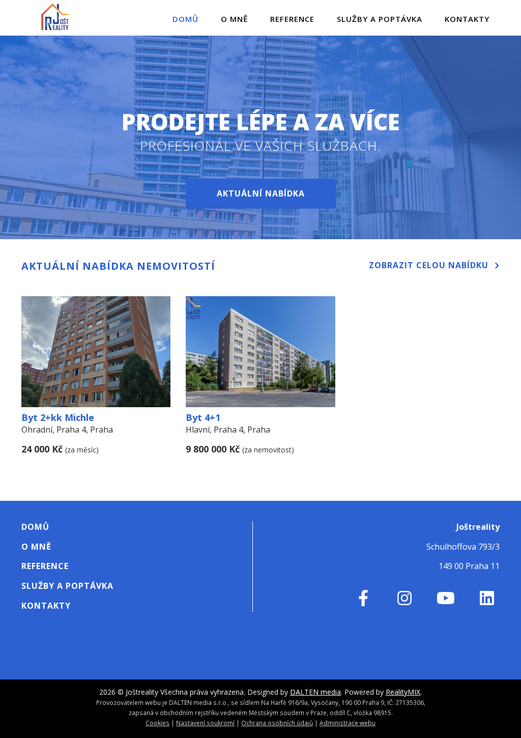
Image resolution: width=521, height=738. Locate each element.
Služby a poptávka (379, 19)
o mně (234, 19)
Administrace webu (347, 723)
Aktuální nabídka (261, 193)
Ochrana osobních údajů (277, 723)
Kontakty (467, 19)
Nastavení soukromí (205, 723)
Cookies (157, 723)
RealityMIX (403, 692)
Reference (292, 19)
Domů (185, 19)
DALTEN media (315, 692)
